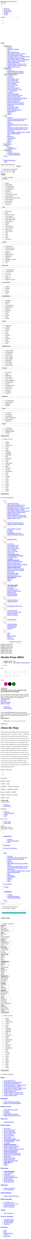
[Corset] (6, 945)
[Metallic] (3, 957)
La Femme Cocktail (12, 589)
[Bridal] (7, 926)
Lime (7, 448)
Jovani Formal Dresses (13, 554)
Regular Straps (9, 429)
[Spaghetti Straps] (5, 1009)
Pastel (7, 293)
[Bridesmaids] (7, 928)
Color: (2, 680)
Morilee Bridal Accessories (14, 533)
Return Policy (7, 806)
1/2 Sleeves (9, 412)
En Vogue (9, 530)
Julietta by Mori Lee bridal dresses (16, 512)
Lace (7, 313)
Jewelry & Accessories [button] (7, 1216)
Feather (8, 308)
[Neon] (3, 958)
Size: (2, 668)
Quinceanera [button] (4, 1185)
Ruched (8, 261)
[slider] (27, 913)
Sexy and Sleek (10, 227)
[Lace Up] (5, 951)
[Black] (10, 684)
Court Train (9, 355)
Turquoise (8, 451)
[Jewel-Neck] (5, 989)
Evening (8, 191)
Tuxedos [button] (3, 1210)
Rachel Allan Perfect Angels (14, 606)
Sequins (8, 318)
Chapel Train (9, 354)
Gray (7, 487)
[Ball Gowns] (5, 934)
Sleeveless (8, 421)
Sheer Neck (9, 388)
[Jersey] (4, 974)
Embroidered (9, 307)
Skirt (7, 232)
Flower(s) (8, 310)
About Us (6, 811)
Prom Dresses (9, 199)
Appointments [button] (8, 891)
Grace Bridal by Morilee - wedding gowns (18, 511)
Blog (8, 634)
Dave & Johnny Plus (12, 546)
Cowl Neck (9, 372)
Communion (9, 189)
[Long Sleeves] (6, 1002)
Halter (7, 374)
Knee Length (9, 358)
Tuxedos (6, 887)
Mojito (7, 443)
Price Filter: (6, 170)
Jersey (7, 330)
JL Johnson (10, 531)
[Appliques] (4, 963)
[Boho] (5, 935)
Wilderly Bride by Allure (13, 518)
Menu (2, 43)
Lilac (7, 461)
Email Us (21, 697)
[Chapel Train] (4, 980)
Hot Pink (8, 468)
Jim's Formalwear (11, 619)
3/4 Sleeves (9, 414)
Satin (7, 337)
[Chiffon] (4, 971)
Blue (7, 456)
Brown (7, 484)
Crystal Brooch (10, 305)
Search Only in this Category (10, 169)
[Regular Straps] (5, 1008)
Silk (7, 340)
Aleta (8, 633)
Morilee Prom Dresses (13, 560)
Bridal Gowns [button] (8, 836)
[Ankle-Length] (4, 977)
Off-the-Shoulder (10, 380)
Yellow (7, 442)
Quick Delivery (26, 662)
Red (7, 474)
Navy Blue (8, 458)
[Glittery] (3, 955)
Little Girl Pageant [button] (6, 1192)
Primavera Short (11, 592)
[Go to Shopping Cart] (1, 4)
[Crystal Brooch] (4, 967)
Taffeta (7, 341)
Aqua (7, 450)
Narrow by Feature (8, 177)
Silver (7, 489)
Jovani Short (10, 588)
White (7, 491)
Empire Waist (9, 402)
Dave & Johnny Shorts (13, 548)
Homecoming (9, 196)
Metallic (8, 288)
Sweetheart (8, 392)
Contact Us (7, 804)
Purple (7, 460)
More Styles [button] (4, 1227)
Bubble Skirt (9, 246)
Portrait (7, 383)
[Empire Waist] (5, 993)
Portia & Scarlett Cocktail (14, 591)
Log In (6, 14)
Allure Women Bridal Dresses (15, 506)
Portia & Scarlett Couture (13, 563)
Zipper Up (8, 278)
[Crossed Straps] (5, 950)
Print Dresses (9, 226)
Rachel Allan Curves (12, 574)
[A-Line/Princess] (5, 992)
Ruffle (7, 315)
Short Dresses (9, 231)
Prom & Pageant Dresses (10, 848)
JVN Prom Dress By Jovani (15, 555)
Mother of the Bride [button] (6, 1199)
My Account (7, 10)
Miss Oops (10, 628)
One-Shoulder (9, 382)
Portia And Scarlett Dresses (14, 566)
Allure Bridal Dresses (13, 503)
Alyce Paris (10, 544)
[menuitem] (17, 8)
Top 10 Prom (10, 639)
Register (6, 13)
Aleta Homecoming (12, 585)
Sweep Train (9, 362)
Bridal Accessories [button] (6, 1106)
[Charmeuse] (4, 970)
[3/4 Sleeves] (6, 1000)
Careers (6, 814)
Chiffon (8, 327)
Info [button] (5, 853)
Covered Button (10, 269)
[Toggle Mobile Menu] (1, 830)
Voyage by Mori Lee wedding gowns (17, 516)
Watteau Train (9, 365)
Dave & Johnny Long (13, 545)
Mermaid (8, 404)
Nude (7, 481)
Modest (8, 223)
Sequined (8, 338)
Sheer (7, 276)
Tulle (7, 343)
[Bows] (4, 965)
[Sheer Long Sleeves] (6, 1003)
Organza (8, 335)
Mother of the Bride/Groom (13, 198)
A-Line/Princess (10, 400)
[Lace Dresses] (5, 938)
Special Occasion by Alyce (14, 612)
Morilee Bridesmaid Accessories (15, 534)
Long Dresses (9, 221)
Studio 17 (9, 579)
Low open (8, 274)
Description (7, 706)
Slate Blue (8, 455)
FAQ (5, 816)
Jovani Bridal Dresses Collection (15, 509)
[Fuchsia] (6, 684)
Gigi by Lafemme (12, 549)
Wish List (6, 8)
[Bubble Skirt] (6, 941)
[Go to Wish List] (3, 4)
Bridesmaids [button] (4, 1098)
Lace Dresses (9, 216)
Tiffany (9, 580)
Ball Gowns (9, 211)
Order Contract (8, 884)
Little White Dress (10, 219)
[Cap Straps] (5, 1006)
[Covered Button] (5, 948)
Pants (7, 224)
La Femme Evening (12, 613)
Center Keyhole (10, 249)
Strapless (8, 390)
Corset (7, 251)
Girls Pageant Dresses (11, 194)
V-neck (7, 393)
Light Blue (8, 453)
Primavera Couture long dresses (15, 568)
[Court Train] (4, 981)
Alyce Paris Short (11, 586)
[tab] (17, 509)
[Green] (14, 684)
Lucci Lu (9, 637)
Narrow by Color (7, 439)
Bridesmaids (9, 185)
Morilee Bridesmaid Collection (15, 522)
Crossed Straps (9, 271)
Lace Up (8, 273)
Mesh (7, 333)
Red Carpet (9, 202)
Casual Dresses (10, 186)
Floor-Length (9, 357)
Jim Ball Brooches (12, 625)
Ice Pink (8, 465)
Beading (8, 302)
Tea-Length (9, 363)
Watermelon (9, 471)
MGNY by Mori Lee (12, 615)
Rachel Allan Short (12, 594)
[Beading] (4, 964)
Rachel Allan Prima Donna (14, 576)
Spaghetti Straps (10, 431)
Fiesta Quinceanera (12, 601)
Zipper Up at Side (10, 279)
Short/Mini (8, 360)
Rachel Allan (10, 571)
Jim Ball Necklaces (12, 624)
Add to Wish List (5, 699)
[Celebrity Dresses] (6, 942)
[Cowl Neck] (5, 984)
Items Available (8, 708)
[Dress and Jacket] (5, 936)
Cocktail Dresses (10, 188)
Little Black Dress (10, 218)
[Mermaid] (5, 995)
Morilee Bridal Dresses (13, 514)
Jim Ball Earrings (11, 627)
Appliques (8, 300)
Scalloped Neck (10, 385)
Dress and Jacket (10, 214)
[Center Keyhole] (6, 944)
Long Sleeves (9, 416)
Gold (7, 482)
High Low (8, 253)
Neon (7, 290)
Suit (7, 234)
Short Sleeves (9, 419)
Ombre (7, 291)
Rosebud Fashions (12, 539)
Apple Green (9, 445)
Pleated (7, 257)
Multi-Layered (9, 254)
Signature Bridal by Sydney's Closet (16, 515)
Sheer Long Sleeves (11, 417)
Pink (7, 466)
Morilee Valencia (11, 636)
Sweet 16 (8, 204)
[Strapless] (5, 1010)
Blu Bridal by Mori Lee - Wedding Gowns (18, 508)
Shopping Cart (8, 11)
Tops (7, 236)
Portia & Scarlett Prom (13, 567)
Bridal (7, 183)
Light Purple (9, 463)
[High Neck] (5, 987)
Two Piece (8, 239)
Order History (7, 823)
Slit (6, 262)
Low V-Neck (9, 379)
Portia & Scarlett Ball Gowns (14, 561)
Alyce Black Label (12, 610)
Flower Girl (9, 193)
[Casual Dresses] (7, 929)
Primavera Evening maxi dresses (15, 570)
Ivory (7, 479)
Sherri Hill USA (11, 577)
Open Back (9, 256)
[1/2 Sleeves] (6, 999)
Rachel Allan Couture (13, 573)
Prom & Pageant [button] (5, 1125)
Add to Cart (4, 688)
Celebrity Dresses (10, 248)
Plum (7, 473)
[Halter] (5, 986)
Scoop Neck (9, 387)
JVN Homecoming (12, 557)
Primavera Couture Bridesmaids (15, 524)
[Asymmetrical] (4, 979)
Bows (7, 303)
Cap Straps (8, 428)
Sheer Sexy (9, 229)
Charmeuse (8, 325)
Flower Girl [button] (4, 1118)
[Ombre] (3, 960)
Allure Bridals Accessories (14, 529)
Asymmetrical (9, 352)
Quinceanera (9, 201)
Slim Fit (8, 405)
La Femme (10, 558)
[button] (8, 46)
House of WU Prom (12, 551)
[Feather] (4, 973)
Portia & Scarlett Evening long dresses (17, 564)
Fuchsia (8, 469)
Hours (5, 900)
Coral (7, 478)
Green (7, 447)
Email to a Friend (5, 703)
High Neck (8, 375)
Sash (7, 316)
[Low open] (5, 952)
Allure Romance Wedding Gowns (16, 505)
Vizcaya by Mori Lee (12, 600)
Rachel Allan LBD (12, 595)
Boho (7, 213)
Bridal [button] (2, 1077)
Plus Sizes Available (11, 259)
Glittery (8, 286)
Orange (8, 476)
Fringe (7, 312)
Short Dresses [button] (4, 1168)
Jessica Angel (10, 552)
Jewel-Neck (9, 377)
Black (7, 486)
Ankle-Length (9, 350)
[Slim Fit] (5, 996)
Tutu (7, 237)
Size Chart (3, 700)
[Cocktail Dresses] (7, 931)
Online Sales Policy (6, 702)
